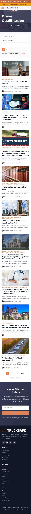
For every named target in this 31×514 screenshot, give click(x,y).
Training (4, 452)
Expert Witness (5, 457)
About (3, 491)
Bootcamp (4, 478)
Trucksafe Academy (6, 471)
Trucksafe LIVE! (5, 481)
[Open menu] (28, 7)
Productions (5, 459)
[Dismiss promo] (29, 1)
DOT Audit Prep (5, 455)
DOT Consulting (5, 450)
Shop (3, 483)
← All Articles (5, 11)
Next (22, 373)
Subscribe (15, 413)
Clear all (23, 53)
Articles (3, 467)
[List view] (6, 49)
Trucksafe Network (6, 474)
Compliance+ (5, 469)
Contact (3, 493)
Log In (3, 495)
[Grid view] (3, 49)
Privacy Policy (5, 498)
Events (3, 476)
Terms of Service (5, 500)
